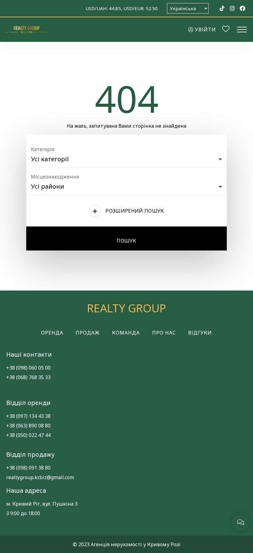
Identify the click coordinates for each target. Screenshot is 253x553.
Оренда (52, 332)
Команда (126, 332)
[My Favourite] (226, 29)
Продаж (88, 332)
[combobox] (126, 157)
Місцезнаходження (55, 176)
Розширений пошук (135, 210)
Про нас (164, 332)
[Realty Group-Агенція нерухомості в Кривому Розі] (26, 29)
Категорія (42, 149)
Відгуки (200, 332)
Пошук (126, 240)
